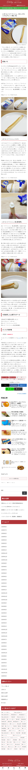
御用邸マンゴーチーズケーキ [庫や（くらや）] (12, 509)
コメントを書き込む (14, 478)
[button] (18, 389)
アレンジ (24, 377)
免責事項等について (20, 765)
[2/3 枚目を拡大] (25, 99)
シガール (4, 379)
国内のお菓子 (13, 377)
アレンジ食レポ (5, 377)
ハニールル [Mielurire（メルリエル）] (10, 506)
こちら (19, 337)
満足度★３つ (22, 379)
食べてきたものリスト (7, 763)
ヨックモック (10, 379)
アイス (19, 377)
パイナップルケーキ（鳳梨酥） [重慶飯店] (11, 516)
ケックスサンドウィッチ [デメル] (9, 513)
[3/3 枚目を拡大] (25, 112)
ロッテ (16, 379)
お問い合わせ (21, 763)
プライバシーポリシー (7, 765)
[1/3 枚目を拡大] (12, 99)
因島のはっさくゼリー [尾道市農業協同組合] (12, 503)
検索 (2, 490)
